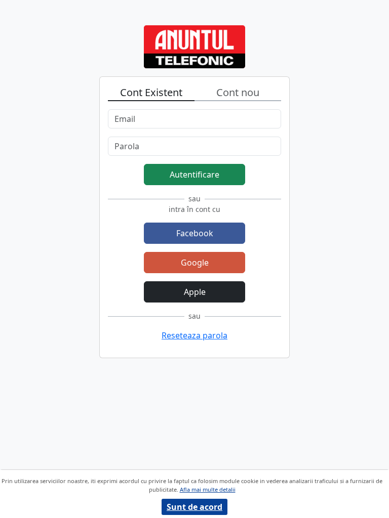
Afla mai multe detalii (208, 489)
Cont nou (237, 92)
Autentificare (194, 174)
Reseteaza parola (194, 335)
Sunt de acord (194, 506)
